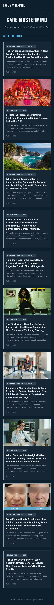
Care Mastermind (14, 5)
